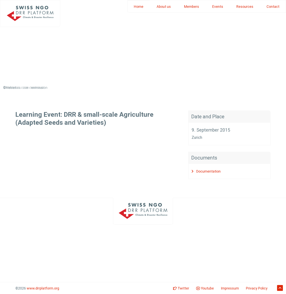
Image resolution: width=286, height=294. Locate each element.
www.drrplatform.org (43, 288)
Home (138, 6)
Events (217, 6)
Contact (273, 6)
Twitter (183, 288)
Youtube (207, 288)
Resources (244, 6)
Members (191, 6)
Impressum (230, 288)
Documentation (208, 171)
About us (164, 6)
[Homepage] (30, 13)
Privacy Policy (257, 288)
